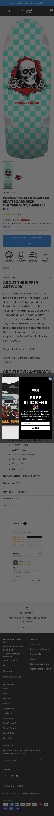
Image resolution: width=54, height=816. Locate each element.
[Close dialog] (50, 378)
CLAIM (35, 428)
